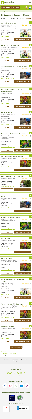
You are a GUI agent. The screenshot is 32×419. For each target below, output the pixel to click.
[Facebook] (4, 385)
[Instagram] (10, 385)
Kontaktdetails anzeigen (8, 36)
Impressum (15, 360)
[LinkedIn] (21, 385)
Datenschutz (24, 360)
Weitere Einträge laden (16, 347)
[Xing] (16, 385)
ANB (16, 362)
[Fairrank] (27, 385)
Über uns (6, 360)
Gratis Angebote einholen (22, 39)
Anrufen (7, 39)
